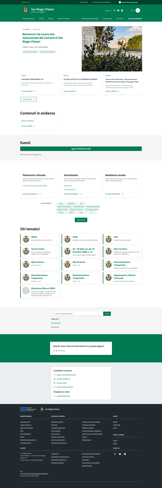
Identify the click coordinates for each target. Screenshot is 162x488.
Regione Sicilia (26, 2)
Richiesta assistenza (57, 463)
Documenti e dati (25, 443)
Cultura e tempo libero (58, 440)
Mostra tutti (81, 220)
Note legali (85, 460)
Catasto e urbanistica (57, 437)
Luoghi (115, 440)
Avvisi (115, 428)
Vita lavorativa (86, 440)
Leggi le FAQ (55, 454)
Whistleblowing (87, 466)
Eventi (115, 443)
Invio (107, 314)
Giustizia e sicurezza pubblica (91, 422)
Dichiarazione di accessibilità (91, 463)
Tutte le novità (27, 99)
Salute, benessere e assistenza (91, 431)
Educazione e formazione (59, 443)
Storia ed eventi (25, 422)
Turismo (84, 437)
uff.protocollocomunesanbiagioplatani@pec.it (34, 473)
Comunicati (116, 425)
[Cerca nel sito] (138, 10)
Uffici (21, 431)
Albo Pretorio (84, 2)
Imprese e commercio (88, 425)
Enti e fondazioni (25, 434)
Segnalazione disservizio (58, 460)
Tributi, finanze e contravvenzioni (92, 434)
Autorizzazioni (55, 434)
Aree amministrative (26, 428)
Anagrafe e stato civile (58, 428)
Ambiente (54, 425)
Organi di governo (25, 425)
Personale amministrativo (28, 440)
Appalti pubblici (56, 431)
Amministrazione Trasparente (101, 2)
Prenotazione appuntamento (60, 457)
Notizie (115, 422)
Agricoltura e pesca (57, 422)
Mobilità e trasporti (88, 428)
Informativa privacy (88, 457)
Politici (22, 437)
